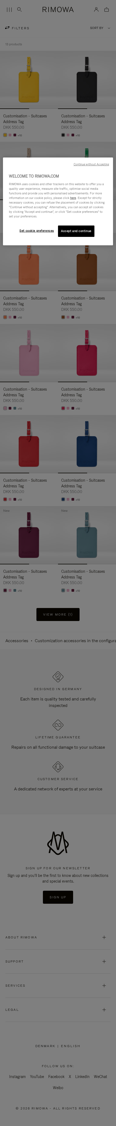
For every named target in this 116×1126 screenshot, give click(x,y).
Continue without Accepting (91, 164)
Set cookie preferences (36, 231)
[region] (58, 201)
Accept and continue (76, 231)
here (73, 198)
